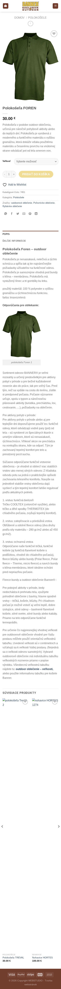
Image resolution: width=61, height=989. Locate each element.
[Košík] (5, 6)
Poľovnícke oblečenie (44, 203)
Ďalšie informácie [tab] (14, 241)
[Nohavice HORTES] (45, 825)
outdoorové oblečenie (21, 203)
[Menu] (55, 6)
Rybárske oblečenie (12, 206)
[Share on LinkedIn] (36, 214)
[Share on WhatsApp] (5, 214)
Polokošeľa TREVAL (13, 957)
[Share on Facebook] (12, 214)
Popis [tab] (6, 234)
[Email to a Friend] (24, 214)
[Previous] (2, 833)
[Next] (58, 833)
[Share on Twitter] (18, 214)
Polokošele (37, 17)
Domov (19, 17)
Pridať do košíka (36, 174)
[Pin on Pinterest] (30, 214)
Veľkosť (7, 161)
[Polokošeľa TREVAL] (16, 825)
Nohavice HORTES (42, 957)
